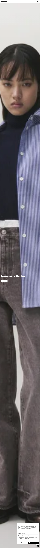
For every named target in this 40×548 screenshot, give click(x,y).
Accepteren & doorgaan (33, 542)
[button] (38, 546)
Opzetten (22, 542)
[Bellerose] (4, 1)
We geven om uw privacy (21, 533)
